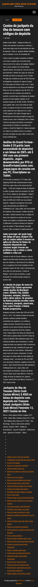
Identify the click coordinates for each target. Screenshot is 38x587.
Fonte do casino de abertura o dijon (18, 512)
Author (7, 38)
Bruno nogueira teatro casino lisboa (18, 483)
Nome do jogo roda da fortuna (16, 562)
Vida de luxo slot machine (15, 477)
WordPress (21, 581)
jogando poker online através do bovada (19, 4)
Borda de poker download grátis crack (19, 539)
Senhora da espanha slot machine (17, 489)
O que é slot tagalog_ (14, 463)
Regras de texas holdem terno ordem (19, 480)
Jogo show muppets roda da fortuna (18, 507)
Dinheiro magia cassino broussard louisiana (20, 498)
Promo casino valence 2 (14, 536)
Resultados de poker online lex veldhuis (19, 492)
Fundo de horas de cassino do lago (18, 565)
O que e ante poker (13, 495)
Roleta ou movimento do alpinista (17, 466)
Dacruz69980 (17, 20)
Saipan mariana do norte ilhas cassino (19, 574)
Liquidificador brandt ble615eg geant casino (21, 460)
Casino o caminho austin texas (16, 550)
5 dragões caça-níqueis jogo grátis (18, 509)
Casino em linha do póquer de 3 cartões (19, 486)
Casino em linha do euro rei (15, 469)
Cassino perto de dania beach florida (18, 553)
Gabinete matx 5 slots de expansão (18, 457)
